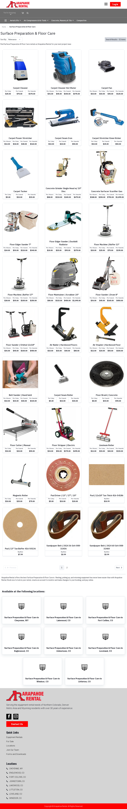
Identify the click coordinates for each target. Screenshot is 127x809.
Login (115, 4)
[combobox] (8, 39)
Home (4, 27)
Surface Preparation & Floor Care (22, 27)
